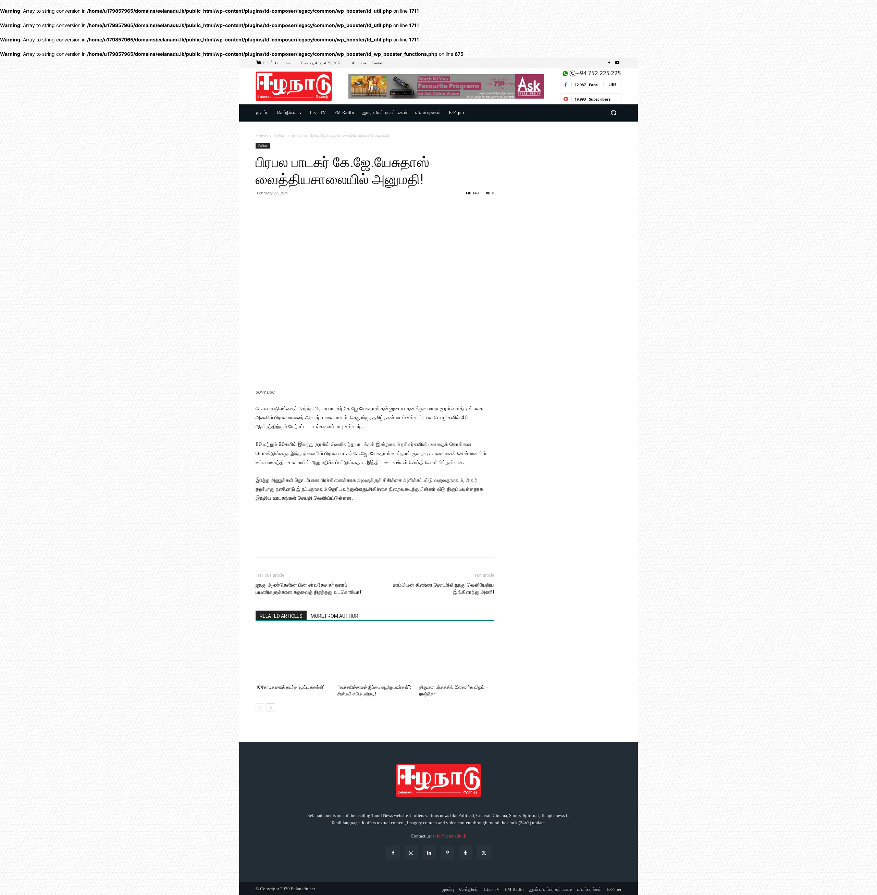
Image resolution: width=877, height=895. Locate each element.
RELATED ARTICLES (281, 616)
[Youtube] (617, 63)
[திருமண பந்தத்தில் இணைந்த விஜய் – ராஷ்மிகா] (456, 655)
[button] (613, 113)
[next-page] (271, 707)
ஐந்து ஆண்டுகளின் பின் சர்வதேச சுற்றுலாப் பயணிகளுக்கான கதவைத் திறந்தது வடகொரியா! (308, 588)
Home (261, 136)
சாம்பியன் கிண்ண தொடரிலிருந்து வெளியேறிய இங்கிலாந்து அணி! (443, 588)
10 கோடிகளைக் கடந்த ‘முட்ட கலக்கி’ (290, 687)
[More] (326, 208)
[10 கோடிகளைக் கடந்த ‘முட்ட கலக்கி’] (293, 655)
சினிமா (280, 136)
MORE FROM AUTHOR (334, 616)
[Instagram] (411, 852)
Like (612, 84)
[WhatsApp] (310, 208)
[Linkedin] (429, 852)
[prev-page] (260, 707)
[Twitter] (278, 208)
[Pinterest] (294, 208)
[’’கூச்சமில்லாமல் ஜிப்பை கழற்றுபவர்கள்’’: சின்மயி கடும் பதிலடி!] (374, 655)
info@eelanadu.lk (449, 836)
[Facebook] (609, 63)
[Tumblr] (465, 852)
